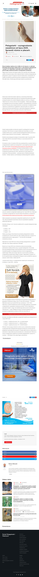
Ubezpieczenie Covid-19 (23, 546)
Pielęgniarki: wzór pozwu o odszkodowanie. (19, 112)
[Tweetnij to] (29, 60)
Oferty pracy (22, 542)
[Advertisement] (20, 88)
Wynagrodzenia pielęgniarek (24, 551)
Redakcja (21, 555)
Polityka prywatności (23, 562)
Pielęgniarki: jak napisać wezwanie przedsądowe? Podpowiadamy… (19, 314)
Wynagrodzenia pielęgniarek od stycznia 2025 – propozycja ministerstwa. (18, 215)
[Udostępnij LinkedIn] (31, 60)
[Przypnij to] (33, 60)
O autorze (10, 465)
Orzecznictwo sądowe (23, 544)
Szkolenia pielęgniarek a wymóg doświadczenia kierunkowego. (24, 514)
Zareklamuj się (8, 442)
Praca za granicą (5, 558)
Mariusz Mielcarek (11, 52)
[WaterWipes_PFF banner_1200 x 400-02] (19, 12)
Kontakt (21, 557)
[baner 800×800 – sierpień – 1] (19, 364)
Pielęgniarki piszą (22, 547)
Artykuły (10, 474)
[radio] (16, 344)
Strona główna (4, 19)
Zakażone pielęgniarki (23, 552)
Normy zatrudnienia (23, 539)
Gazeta (3, 555)
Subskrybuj (21, 558)
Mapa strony (22, 565)
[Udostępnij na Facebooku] (27, 60)
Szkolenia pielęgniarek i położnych (7, 560)
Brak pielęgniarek (22, 535)
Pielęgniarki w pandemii (23, 549)
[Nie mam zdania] (20, 191)
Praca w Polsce (4, 557)
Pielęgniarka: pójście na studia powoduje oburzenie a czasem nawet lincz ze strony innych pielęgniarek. (23, 500)
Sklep (3, 562)
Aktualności (8, 19)
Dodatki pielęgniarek (23, 537)
